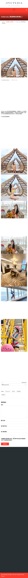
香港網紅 (4, 80)
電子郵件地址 (4, 426)
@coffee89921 (6, 116)
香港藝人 (8, 80)
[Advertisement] (14, 43)
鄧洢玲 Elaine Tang (5, 384)
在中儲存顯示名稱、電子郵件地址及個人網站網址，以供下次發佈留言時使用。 (13, 439)
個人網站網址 (4, 431)
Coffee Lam (7, 391)
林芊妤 (13, 391)
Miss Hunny (24, 382)
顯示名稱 (3, 420)
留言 (2, 404)
